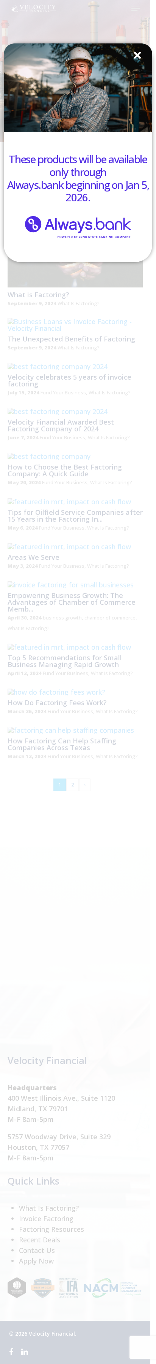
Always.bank (35, 185)
